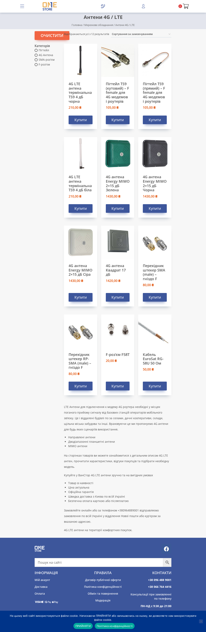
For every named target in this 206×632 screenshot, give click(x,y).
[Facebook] (166, 549)
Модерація (102, 600)
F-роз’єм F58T (118, 354)
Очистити (52, 35)
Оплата (40, 593)
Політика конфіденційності (103, 587)
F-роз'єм (44, 64)
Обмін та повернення (103, 593)
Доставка (41, 587)
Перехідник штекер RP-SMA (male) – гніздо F (80, 361)
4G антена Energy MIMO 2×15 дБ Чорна (155, 183)
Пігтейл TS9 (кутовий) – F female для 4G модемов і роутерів (117, 92)
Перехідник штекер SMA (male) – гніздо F (154, 272)
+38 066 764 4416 (159, 587)
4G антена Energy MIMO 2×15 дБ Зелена (118, 183)
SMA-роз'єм (47, 59)
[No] (201, 621)
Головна (77, 25)
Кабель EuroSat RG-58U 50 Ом (153, 359)
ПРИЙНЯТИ (83, 626)
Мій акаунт (42, 580)
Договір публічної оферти (103, 580)
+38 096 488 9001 (159, 580)
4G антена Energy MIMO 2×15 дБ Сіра (80, 270)
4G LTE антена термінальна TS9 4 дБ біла (80, 183)
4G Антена (46, 55)
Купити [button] (80, 119)
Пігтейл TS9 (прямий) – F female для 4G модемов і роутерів (154, 92)
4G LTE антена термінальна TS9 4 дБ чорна (80, 92)
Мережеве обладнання (98, 25)
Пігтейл (44, 50)
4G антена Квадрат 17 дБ (116, 270)
